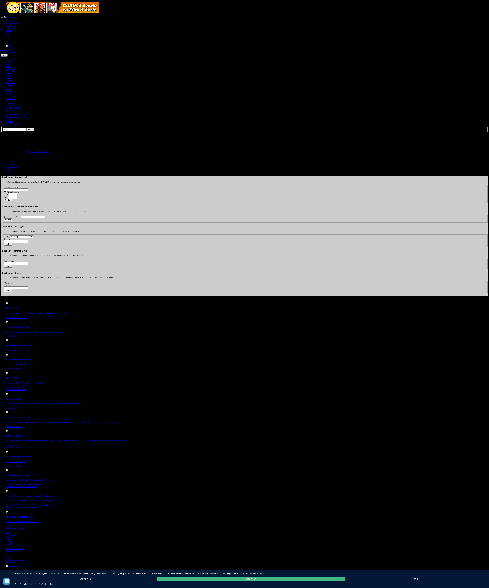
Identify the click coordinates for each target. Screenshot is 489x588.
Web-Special (11, 110)
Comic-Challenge (13, 124)
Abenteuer (10, 99)
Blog (8, 33)
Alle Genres (11, 62)
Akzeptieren (250, 579)
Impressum (10, 551)
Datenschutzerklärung (15, 549)
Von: (6, 194)
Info (7, 533)
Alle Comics (11, 60)
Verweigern (86, 579)
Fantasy (9, 67)
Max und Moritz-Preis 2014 (17, 115)
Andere (9, 73)
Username (8, 283)
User (8, 172)
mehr (416, 579)
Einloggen (5, 50)
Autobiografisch (12, 103)
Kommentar (9, 261)
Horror (9, 76)
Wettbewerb (11, 26)
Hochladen (5, 37)
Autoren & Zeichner (9, 53)
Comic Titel (11, 165)
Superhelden (11, 69)
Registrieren (14, 50)
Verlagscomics (12, 24)
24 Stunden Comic (13, 108)
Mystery (9, 92)
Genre (4, 55)
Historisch (10, 71)
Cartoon (9, 87)
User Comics (11, 21)
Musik (8, 94)
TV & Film (10, 96)
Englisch (9, 112)
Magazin (9, 119)
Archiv (9, 28)
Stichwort (8, 239)
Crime (8, 78)
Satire (8, 105)
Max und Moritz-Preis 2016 (17, 117)
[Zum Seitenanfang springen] (11, 566)
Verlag (8, 170)
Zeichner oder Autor (12, 217)
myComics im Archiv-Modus (37, 152)
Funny (8, 89)
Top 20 (9, 31)
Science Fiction (12, 64)
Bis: (6, 197)
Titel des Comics (11, 187)
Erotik (8, 101)
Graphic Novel (12, 85)
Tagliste (9, 539)
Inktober (9, 121)
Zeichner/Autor (12, 167)
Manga (9, 80)
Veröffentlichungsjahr (13, 192)
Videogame (10, 83)
